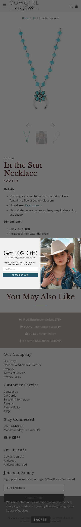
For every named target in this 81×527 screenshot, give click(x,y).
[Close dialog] (79, 240)
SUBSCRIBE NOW (20, 275)
